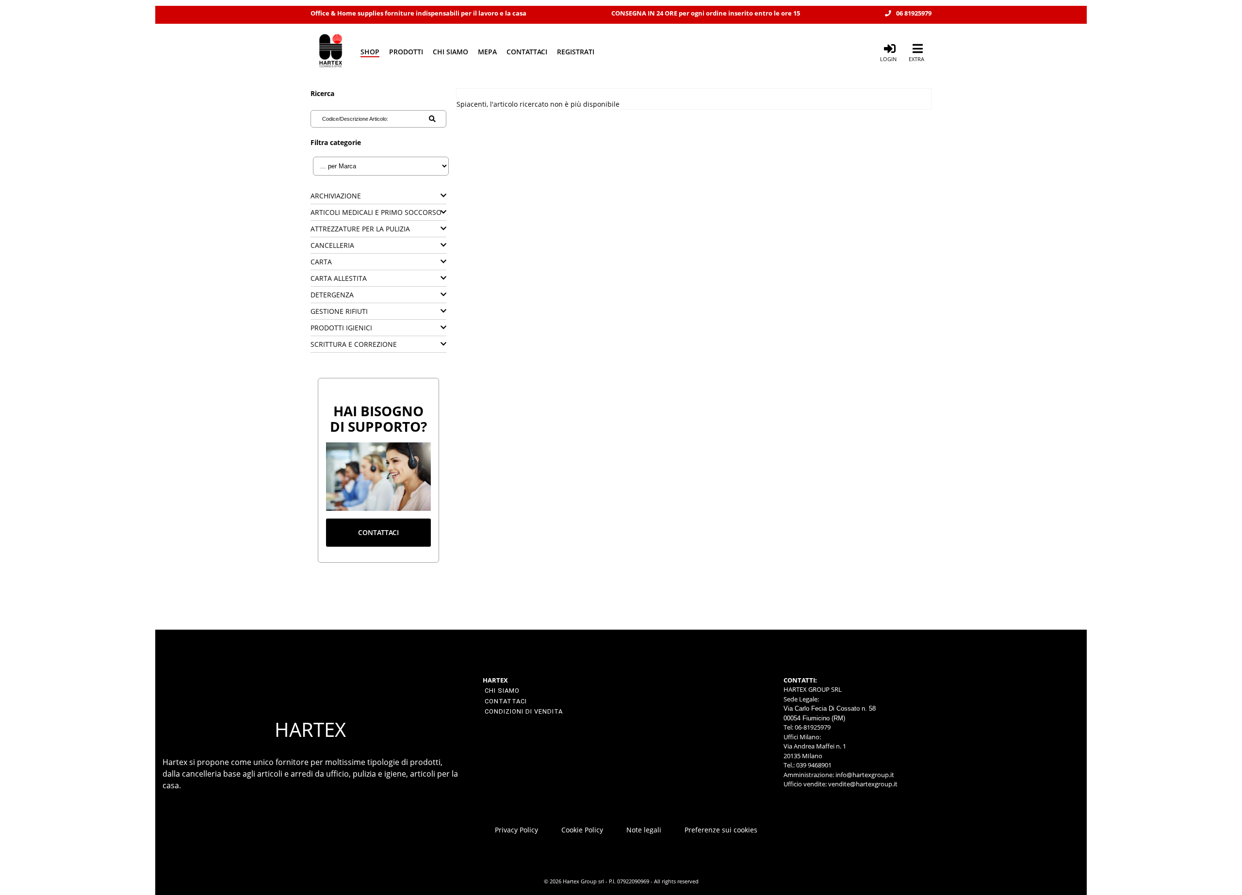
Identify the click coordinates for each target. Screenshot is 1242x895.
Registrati (575, 51)
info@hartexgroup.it (864, 774)
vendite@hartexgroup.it (863, 784)
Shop (369, 51)
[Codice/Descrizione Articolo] (432, 119)
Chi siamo (450, 51)
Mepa (487, 51)
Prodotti (406, 51)
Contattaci (527, 51)
